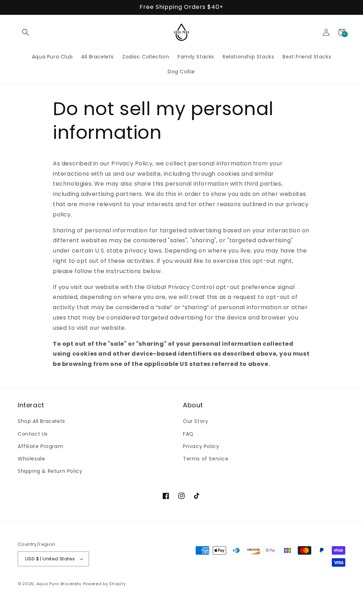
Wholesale (31, 458)
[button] (25, 32)
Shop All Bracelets (41, 421)
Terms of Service (206, 458)
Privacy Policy (201, 446)
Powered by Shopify (104, 584)
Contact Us (33, 433)
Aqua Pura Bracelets (59, 584)
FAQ (188, 433)
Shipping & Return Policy (50, 471)
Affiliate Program (40, 446)
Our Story (195, 421)
